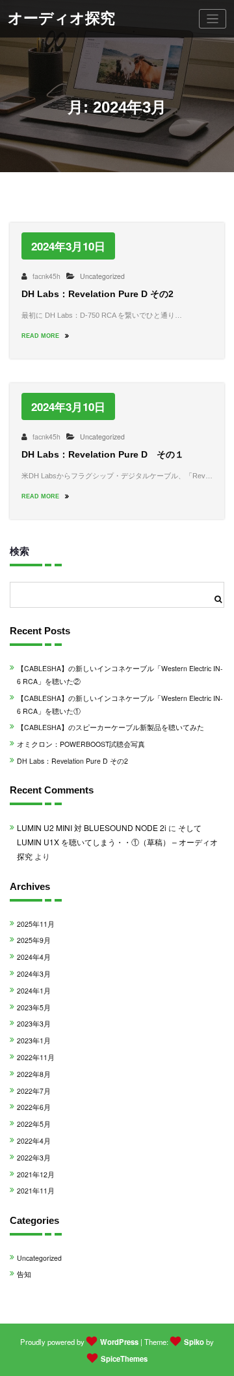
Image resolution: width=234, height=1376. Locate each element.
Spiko (194, 1342)
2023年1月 (34, 1040)
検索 (19, 551)
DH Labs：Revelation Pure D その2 (97, 294)
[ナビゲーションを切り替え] (213, 19)
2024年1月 (34, 990)
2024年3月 (34, 974)
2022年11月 (36, 1057)
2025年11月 (36, 924)
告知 (24, 1274)
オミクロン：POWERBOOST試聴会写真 (81, 744)
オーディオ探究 (61, 18)
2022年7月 (34, 1091)
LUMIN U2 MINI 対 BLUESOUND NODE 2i (91, 827)
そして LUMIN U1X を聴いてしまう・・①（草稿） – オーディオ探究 (117, 841)
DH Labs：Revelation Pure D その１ (102, 455)
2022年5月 (34, 1124)
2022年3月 (34, 1157)
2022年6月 (34, 1107)
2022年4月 (34, 1141)
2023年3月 (34, 1023)
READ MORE (41, 336)
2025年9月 (34, 940)
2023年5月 (34, 1007)
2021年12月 (36, 1174)
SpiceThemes (124, 1358)
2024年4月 (34, 957)
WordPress (119, 1342)
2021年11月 (36, 1190)
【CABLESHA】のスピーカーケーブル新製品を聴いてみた (110, 727)
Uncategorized (102, 276)
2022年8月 (34, 1074)
